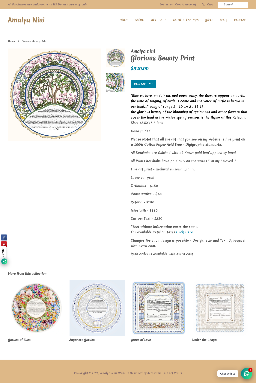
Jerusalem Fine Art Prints (165, 373)
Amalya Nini (26, 20)
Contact (241, 20)
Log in (164, 4)
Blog (224, 20)
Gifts (209, 20)
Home (124, 20)
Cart (210, 4)
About (140, 20)
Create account (185, 4)
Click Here (184, 232)
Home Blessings (186, 20)
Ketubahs (158, 20)
